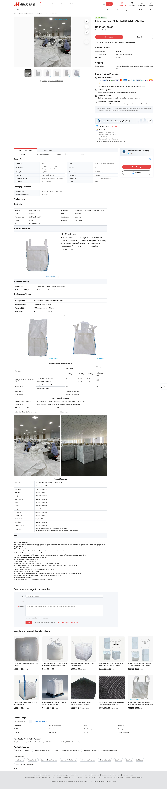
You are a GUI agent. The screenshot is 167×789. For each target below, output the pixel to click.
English (38, 777)
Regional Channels (106, 775)
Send (28, 623)
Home (15, 14)
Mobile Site (125, 775)
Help (118, 10)
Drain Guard (17, 725)
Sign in (151, 5)
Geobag (120, 729)
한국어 (99, 777)
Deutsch (80, 777)
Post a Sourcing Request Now (68, 623)
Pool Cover (17, 729)
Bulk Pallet (129, 760)
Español (44, 777)
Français (58, 777)
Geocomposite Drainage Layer (71, 750)
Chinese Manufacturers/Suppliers (60, 775)
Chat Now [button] (140, 37)
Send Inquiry (109, 37)
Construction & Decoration (26, 14)
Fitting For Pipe (32, 760)
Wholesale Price (86, 775)
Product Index (117, 775)
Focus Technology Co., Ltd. (71, 781)
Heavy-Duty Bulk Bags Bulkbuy (24, 765)
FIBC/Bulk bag (88, 729)
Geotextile (52, 729)
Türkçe (121, 777)
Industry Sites (95, 775)
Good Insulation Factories (49, 760)
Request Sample (129, 42)
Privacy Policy (112, 781)
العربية (93, 777)
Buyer (108, 10)
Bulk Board (139, 760)
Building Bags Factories (88, 760)
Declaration (104, 781)
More (15, 768)
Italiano (74, 777)
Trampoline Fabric (123, 732)
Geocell (86, 732)
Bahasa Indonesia (137, 777)
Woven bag (121, 725)
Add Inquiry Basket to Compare (52, 81)
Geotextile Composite (90, 750)
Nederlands (87, 777)
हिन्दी (109, 777)
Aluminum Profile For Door (68, 760)
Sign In (98, 141)
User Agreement (94, 781)
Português (51, 777)
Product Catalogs (41, 721)
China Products (46, 775)
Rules (151, 10)
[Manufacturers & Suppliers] (24, 4)
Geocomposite (53, 14)
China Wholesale (75, 775)
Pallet (85, 725)
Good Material (19, 760)
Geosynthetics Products (41, 14)
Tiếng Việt (127, 777)
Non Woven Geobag (55, 725)
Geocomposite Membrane (109, 750)
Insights (132, 775)
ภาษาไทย (115, 777)
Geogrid (16, 732)
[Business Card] (150, 159)
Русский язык (66, 777)
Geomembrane (53, 732)
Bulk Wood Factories (105, 760)
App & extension (129, 10)
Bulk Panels (118, 760)
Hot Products (36, 775)
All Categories (21, 10)
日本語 (104, 777)
